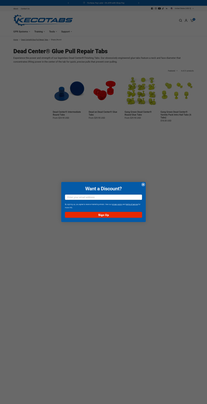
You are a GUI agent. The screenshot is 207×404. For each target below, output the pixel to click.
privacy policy (117, 204)
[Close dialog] (143, 184)
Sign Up (103, 215)
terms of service (132, 204)
